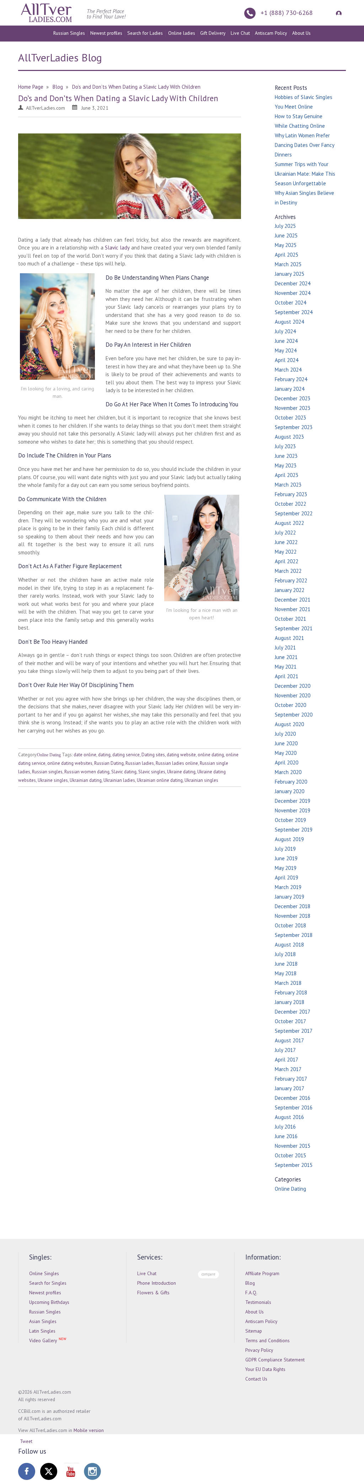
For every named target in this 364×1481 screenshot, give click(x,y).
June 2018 (286, 963)
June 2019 (286, 858)
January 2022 (289, 590)
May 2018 (285, 973)
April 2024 (286, 360)
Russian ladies (139, 763)
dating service (126, 755)
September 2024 (293, 312)
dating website (181, 755)
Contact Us (256, 1379)
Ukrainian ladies (119, 780)
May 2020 (285, 753)
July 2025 (285, 226)
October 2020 (290, 705)
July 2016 (285, 1126)
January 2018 (289, 1002)
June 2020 (286, 743)
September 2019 (293, 829)
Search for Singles (47, 1283)
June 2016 (286, 1136)
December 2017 (292, 1011)
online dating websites (69, 763)
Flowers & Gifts (153, 1292)
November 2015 (292, 1145)
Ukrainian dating (86, 780)
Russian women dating (86, 772)
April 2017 (286, 1059)
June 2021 (286, 657)
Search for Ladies (145, 33)
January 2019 (289, 896)
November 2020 (292, 695)
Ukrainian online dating (160, 780)
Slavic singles (151, 772)
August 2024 (289, 321)
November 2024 (292, 293)
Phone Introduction (156, 1283)
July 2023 (285, 446)
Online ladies (181, 33)
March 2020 (288, 772)
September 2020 (293, 714)
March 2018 (288, 983)
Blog (250, 1283)
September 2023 (293, 427)
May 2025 (285, 245)
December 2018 (292, 906)
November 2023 (292, 408)
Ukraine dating (181, 772)
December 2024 (292, 283)
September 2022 (293, 513)
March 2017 (288, 1069)
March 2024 (288, 369)
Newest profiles (106, 33)
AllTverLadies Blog (60, 57)
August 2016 (289, 1117)
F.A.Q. (251, 1292)
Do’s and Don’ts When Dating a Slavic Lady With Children (118, 98)
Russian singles (47, 772)
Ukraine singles (53, 780)
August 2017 (289, 1040)
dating (104, 755)
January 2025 (289, 273)
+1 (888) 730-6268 (287, 13)
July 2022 (285, 532)
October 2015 (290, 1155)
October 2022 (290, 503)
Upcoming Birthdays (49, 1302)
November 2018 (292, 915)
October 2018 (290, 925)
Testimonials (258, 1302)
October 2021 (290, 618)
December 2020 (292, 685)
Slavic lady (117, 247)
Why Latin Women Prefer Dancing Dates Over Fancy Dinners (304, 145)
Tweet (26, 1441)
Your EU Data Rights (265, 1369)
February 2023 (291, 494)
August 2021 (289, 638)
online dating (211, 755)
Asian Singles (43, 1321)
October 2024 (290, 302)
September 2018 (293, 935)
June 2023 (286, 455)
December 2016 (292, 1098)
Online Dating (49, 754)
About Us (301, 33)
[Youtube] (70, 1471)
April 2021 (286, 676)
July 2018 (285, 954)
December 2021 (292, 599)
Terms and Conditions (267, 1340)
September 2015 (293, 1165)
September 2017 (293, 1030)
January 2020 (289, 791)
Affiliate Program (262, 1273)
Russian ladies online (177, 763)
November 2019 (292, 810)
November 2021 (292, 609)
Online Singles (44, 1273)
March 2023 (288, 484)
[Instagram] (92, 1471)
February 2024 (291, 379)
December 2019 (292, 800)
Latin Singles (42, 1331)
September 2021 (293, 628)
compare (208, 1274)
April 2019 (286, 877)
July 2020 (285, 733)
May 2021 (285, 666)
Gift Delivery (212, 33)
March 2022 (288, 570)
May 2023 (285, 465)
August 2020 (289, 724)
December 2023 (292, 398)
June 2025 (286, 235)
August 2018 (289, 944)
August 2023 (289, 436)
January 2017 (289, 1088)
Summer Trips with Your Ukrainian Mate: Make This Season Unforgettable (305, 174)
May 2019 (285, 868)
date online (85, 755)
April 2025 (286, 254)
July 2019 (285, 848)
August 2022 (289, 523)
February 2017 (291, 1078)
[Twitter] (48, 1471)
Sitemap (253, 1331)
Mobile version (89, 1430)
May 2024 (285, 350)
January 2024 (289, 388)
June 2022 (286, 542)
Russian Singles (69, 33)
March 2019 (288, 887)
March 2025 (288, 264)
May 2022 (285, 551)
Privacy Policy (259, 1350)
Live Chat (240, 33)
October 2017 (290, 1021)
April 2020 (286, 762)
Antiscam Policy (271, 33)
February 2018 (291, 992)
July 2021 (285, 647)
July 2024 (285, 331)
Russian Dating (109, 763)
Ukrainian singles (201, 780)
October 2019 (290, 820)
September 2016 (293, 1107)
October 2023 (290, 417)
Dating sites (153, 755)
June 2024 (286, 341)
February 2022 (291, 580)
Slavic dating (123, 772)
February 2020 (291, 781)
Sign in (337, 13)
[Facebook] (26, 1471)
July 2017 (285, 1050)
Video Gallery (43, 1340)
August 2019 (289, 839)
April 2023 (286, 475)
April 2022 (286, 561)
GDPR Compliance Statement (275, 1359)
